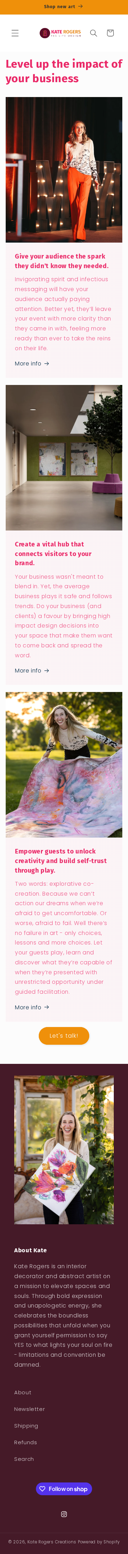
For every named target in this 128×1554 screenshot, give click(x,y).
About (22, 1392)
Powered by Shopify (99, 1542)
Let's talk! (64, 1036)
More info (28, 363)
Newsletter (29, 1409)
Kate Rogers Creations (51, 1542)
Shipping (26, 1425)
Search (24, 1459)
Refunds (25, 1442)
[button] (15, 33)
